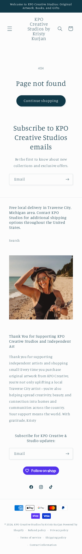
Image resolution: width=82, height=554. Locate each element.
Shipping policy (56, 537)
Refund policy (37, 530)
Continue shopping (41, 100)
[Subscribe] (67, 179)
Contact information (43, 544)
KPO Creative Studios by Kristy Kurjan (38, 524)
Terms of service (30, 537)
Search (14, 240)
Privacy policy (59, 530)
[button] (9, 28)
